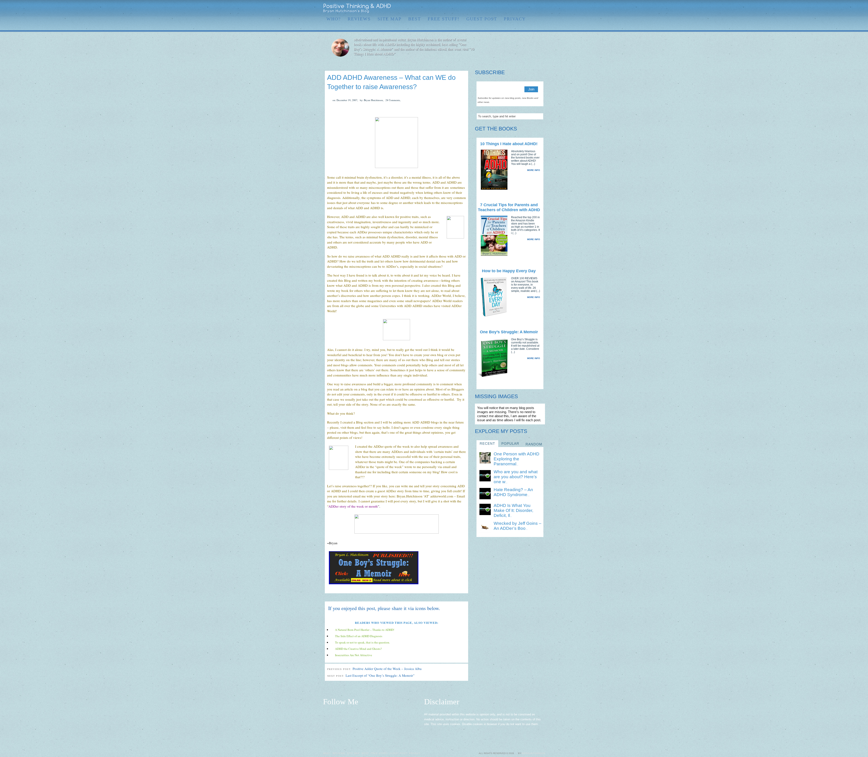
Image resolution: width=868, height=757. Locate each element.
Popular (510, 443)
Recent (487, 443)
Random (534, 444)
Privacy (515, 18)
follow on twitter (513, 7)
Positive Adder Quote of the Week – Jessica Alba (387, 668)
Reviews (359, 18)
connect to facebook (506, 7)
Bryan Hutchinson (533, 753)
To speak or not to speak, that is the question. (362, 642)
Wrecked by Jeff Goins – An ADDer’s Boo (517, 526)
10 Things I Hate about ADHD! (509, 144)
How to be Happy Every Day (509, 271)
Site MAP (389, 18)
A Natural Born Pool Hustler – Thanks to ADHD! (364, 630)
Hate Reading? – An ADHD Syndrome (513, 492)
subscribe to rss (542, 7)
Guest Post (481, 18)
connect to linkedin (520, 7)
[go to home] (511, 48)
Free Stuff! (444, 18)
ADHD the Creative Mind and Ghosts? (358, 649)
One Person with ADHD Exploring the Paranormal (516, 459)
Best (414, 18)
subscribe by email (535, 7)
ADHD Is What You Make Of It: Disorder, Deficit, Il (513, 510)
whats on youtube (528, 7)
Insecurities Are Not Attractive (353, 655)
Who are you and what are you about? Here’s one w (516, 476)
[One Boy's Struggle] (373, 584)
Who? (333, 18)
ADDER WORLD (357, 8)
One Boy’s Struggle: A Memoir (509, 332)
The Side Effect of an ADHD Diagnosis (358, 636)
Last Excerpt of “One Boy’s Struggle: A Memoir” (380, 675)
